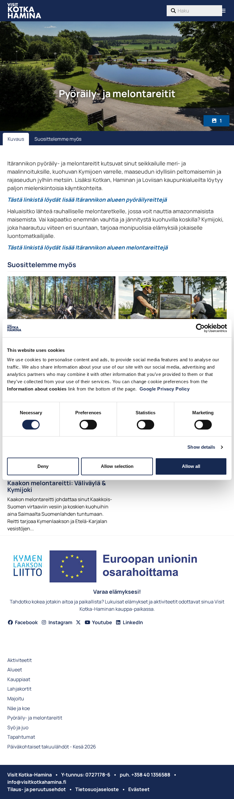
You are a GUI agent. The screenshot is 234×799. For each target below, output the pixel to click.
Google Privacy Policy (165, 388)
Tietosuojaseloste (97, 789)
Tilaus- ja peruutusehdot (36, 789)
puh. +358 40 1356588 (145, 774)
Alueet (14, 670)
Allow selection (117, 466)
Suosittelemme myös (57, 139)
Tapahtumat (21, 737)
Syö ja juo (17, 728)
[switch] (88, 425)
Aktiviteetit (19, 660)
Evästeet (139, 789)
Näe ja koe (18, 709)
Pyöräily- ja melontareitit (34, 718)
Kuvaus (16, 139)
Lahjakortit (19, 689)
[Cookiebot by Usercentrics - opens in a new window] (200, 328)
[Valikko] (223, 10)
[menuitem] (194, 11)
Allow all (191, 466)
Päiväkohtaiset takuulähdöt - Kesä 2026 (51, 747)
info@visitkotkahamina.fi (36, 782)
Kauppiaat (18, 680)
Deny (42, 466)
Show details (201, 447)
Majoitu (15, 699)
